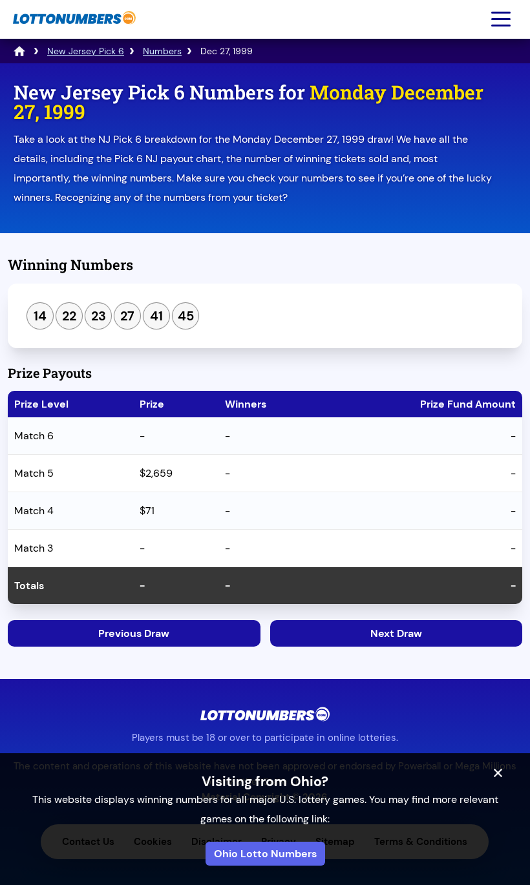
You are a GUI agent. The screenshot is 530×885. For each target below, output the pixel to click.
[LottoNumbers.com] (72, 30)
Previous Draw (133, 633)
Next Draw (396, 633)
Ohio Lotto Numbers (265, 853)
